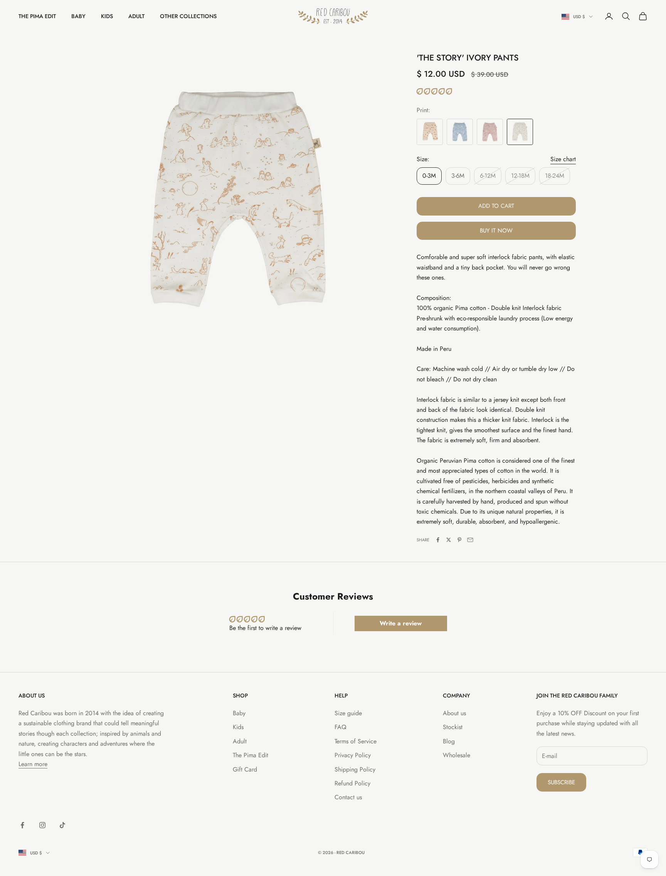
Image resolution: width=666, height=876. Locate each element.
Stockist (452, 727)
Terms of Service (356, 741)
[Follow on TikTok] (62, 825)
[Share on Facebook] (438, 540)
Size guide (348, 713)
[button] (434, 91)
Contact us (348, 797)
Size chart (563, 159)
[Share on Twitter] (449, 540)
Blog (449, 741)
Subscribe (561, 782)
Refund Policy (352, 783)
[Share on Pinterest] (459, 540)
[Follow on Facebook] (22, 825)
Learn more (32, 764)
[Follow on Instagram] (42, 825)
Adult (136, 16)
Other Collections (188, 16)
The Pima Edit (37, 16)
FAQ (340, 727)
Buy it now (496, 230)
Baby (78, 16)
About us (454, 713)
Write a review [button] (401, 623)
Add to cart (496, 206)
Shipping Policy (355, 769)
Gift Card (245, 769)
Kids (107, 16)
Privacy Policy (353, 755)
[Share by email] (470, 540)
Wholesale (456, 755)
